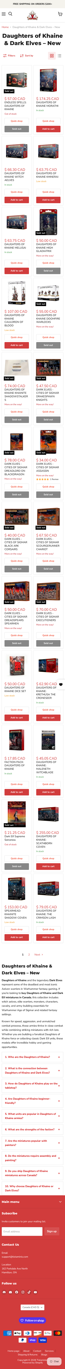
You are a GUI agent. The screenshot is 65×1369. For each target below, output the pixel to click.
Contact (37, 1351)
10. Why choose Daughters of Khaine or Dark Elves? (29, 1188)
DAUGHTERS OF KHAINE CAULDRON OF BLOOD (15, 320)
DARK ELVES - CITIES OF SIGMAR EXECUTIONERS (47, 616)
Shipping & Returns (27, 1354)
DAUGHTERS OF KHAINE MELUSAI (15, 245)
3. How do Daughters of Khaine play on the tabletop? (31, 1085)
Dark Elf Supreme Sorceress (15, 838)
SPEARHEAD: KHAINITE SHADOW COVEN (16, 914)
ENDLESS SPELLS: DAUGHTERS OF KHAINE (15, 106)
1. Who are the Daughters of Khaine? (27, 1057)
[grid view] (52, 56)
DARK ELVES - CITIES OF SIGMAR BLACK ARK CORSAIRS (16, 544)
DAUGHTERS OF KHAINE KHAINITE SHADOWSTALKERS (16, 395)
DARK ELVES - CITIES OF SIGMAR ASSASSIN (47, 467)
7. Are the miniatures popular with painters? (26, 1143)
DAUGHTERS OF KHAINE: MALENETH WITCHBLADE (46, 767)
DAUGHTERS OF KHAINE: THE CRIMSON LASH (46, 914)
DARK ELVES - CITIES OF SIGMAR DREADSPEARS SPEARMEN (16, 618)
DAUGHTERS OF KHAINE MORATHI (47, 104)
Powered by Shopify (32, 1362)
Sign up (52, 1231)
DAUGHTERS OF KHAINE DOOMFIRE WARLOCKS (48, 318)
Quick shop (17, 121)
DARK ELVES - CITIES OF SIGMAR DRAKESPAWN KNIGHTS (47, 395)
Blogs (44, 1354)
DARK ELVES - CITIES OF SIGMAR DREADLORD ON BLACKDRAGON (16, 469)
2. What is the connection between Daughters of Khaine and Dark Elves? (27, 1070)
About (26, 1351)
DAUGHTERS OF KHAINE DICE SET (15, 689)
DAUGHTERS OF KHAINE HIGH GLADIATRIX (46, 247)
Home (5, 27)
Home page (13, 1351)
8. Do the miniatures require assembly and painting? (30, 1158)
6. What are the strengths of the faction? (29, 1129)
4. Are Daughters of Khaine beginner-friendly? (27, 1101)
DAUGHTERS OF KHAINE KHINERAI (47, 175)
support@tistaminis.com (15, 1256)
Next (37, 954)
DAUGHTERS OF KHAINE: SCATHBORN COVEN (46, 841)
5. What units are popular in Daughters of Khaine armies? (30, 1116)
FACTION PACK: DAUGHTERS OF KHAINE (15, 765)
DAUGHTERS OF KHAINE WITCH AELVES (15, 177)
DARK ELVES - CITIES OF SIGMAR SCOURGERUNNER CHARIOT (47, 544)
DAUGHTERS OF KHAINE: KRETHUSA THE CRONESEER (46, 693)
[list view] (59, 56)
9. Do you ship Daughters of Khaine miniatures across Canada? (26, 1173)
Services (49, 1351)
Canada (31, 1307)
